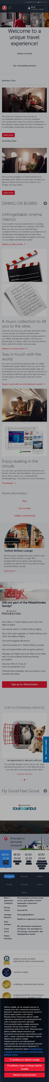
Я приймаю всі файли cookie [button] (24, 1059)
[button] (24, 1074)
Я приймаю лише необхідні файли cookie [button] (24, 1067)
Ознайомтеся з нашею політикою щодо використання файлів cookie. (23, 1052)
